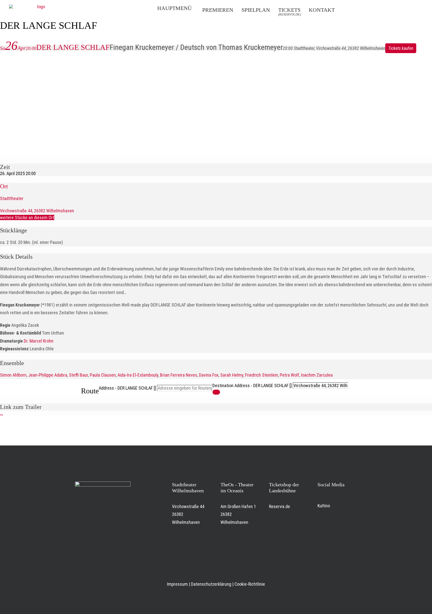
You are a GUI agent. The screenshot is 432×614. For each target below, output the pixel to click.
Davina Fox (208, 375)
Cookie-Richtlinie (249, 584)
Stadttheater (12, 198)
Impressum (177, 584)
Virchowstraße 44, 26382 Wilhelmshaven (37, 210)
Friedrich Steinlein (261, 375)
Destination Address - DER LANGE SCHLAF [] (252, 385)
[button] (376, 9)
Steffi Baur (78, 375)
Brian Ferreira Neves (178, 375)
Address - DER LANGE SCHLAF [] (127, 388)
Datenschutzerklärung (211, 584)
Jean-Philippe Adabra (47, 375)
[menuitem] (177, 8)
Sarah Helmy (231, 375)
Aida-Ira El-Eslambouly (138, 375)
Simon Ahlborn (13, 375)
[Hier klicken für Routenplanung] (216, 392)
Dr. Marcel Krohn (39, 341)
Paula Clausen (103, 375)
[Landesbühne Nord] (39, 8)
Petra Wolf (289, 375)
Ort (4, 186)
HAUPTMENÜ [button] (174, 8)
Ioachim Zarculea (317, 375)
